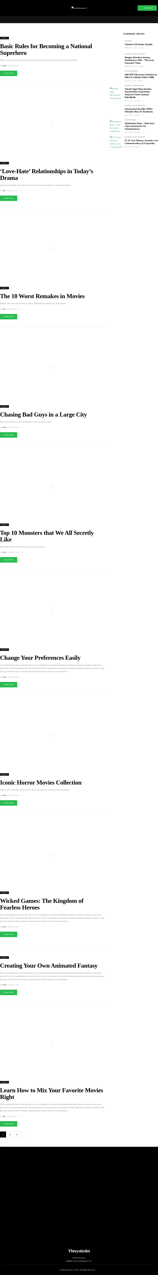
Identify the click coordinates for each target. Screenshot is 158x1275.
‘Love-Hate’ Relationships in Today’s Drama (46, 174)
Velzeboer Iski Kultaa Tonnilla (138, 44)
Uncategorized (131, 71)
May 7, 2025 (129, 146)
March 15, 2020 (13, 795)
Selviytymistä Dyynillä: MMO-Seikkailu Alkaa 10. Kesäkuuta (139, 110)
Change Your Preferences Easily (40, 657)
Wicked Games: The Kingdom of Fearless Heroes (41, 904)
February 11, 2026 (131, 66)
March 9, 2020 (12, 1116)
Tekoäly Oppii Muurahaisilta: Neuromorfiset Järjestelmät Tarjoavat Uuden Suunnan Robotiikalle (138, 93)
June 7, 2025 (129, 115)
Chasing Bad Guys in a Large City (43, 414)
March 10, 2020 (13, 985)
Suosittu (128, 41)
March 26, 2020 (12, 190)
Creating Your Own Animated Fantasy (49, 965)
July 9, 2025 (129, 101)
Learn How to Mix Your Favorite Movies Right (51, 1093)
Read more (9, 73)
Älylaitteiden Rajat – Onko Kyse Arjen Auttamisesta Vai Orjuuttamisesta (139, 126)
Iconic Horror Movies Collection (40, 782)
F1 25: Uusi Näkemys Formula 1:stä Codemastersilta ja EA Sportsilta (141, 142)
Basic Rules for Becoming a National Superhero (46, 49)
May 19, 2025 (129, 132)
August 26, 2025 (130, 81)
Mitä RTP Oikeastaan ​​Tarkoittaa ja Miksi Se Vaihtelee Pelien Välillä (141, 76)
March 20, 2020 (13, 552)
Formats (4, 38)
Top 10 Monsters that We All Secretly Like (47, 536)
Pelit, (135, 54)
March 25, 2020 (13, 427)
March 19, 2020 (13, 677)
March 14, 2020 (13, 927)
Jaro (142, 48)
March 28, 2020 (13, 66)
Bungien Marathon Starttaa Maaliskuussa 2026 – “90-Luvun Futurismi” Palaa (139, 60)
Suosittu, (129, 85)
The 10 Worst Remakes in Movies (42, 296)
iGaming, (129, 54)
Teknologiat (138, 85)
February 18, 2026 (131, 48)
